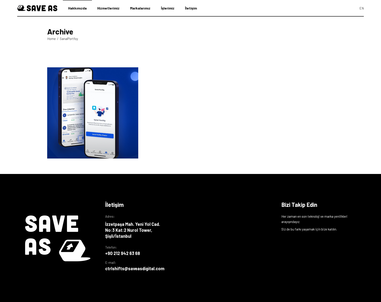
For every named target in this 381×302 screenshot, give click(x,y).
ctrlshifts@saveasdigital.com (134, 268)
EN (361, 8)
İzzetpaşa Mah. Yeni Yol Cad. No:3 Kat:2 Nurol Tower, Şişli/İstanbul (132, 230)
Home (51, 39)
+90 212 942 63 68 (122, 253)
